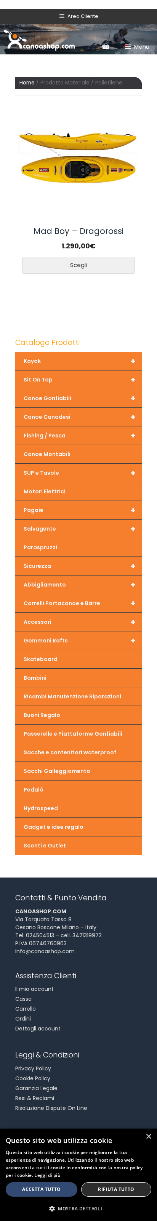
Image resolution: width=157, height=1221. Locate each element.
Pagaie (79, 510)
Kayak (79, 361)
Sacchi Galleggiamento (57, 771)
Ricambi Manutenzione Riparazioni (72, 696)
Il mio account (34, 989)
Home (27, 82)
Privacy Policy (33, 1068)
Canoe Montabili (47, 454)
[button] (78, 1208)
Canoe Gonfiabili (79, 398)
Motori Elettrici (45, 491)
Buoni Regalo (42, 715)
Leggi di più (47, 1175)
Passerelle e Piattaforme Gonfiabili (73, 734)
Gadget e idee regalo (53, 827)
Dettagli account (38, 1028)
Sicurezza (79, 566)
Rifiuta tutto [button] (116, 1189)
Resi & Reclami (34, 1098)
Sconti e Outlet (45, 845)
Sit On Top (79, 379)
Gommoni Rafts (79, 640)
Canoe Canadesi (79, 417)
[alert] (78, 1175)
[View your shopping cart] (106, 47)
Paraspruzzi (40, 547)
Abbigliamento (79, 584)
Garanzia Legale (36, 1088)
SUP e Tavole (79, 472)
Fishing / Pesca (79, 435)
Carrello (25, 1009)
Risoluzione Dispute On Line (51, 1108)
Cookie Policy (32, 1078)
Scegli (78, 265)
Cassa (23, 999)
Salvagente (79, 528)
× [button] (148, 1137)
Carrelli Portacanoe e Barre (79, 603)
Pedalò (33, 789)
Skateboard (41, 659)
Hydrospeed (41, 808)
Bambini (35, 678)
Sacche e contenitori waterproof (70, 752)
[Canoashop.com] (39, 39)
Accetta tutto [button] (41, 1189)
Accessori (79, 622)
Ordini (23, 1018)
